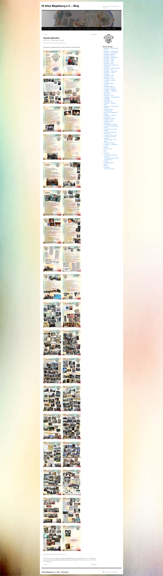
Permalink (49, 561)
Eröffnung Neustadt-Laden (109, 54)
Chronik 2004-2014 (108, 149)
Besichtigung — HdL (108, 101)
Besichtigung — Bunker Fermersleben (112, 68)
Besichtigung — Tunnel (109, 95)
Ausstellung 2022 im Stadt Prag (110, 124)
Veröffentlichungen (108, 110)
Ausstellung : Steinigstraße (109, 88)
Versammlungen (107, 116)
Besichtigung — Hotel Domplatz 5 (111, 57)
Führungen (106, 113)
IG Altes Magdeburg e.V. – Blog (60, 6)
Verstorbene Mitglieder (108, 162)
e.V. (48, 559)
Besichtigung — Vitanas (109, 60)
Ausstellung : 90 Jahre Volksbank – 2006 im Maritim (110, 139)
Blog (94, 558)
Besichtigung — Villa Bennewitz (110, 52)
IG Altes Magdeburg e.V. (70, 558)
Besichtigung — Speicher (109, 59)
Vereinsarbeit (78, 29)
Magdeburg (79, 558)
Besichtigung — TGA (108, 69)
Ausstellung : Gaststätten (109, 142)
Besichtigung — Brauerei (109, 55)
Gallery (114, 29)
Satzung (65, 29)
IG (50, 559)
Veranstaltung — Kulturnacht (110, 103)
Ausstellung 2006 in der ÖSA (110, 136)
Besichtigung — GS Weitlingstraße (111, 51)
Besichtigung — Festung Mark (110, 71)
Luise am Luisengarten (108, 109)
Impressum (50, 29)
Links (102, 29)
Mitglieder (70, 29)
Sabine (62, 40)
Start (44, 29)
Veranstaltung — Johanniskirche (110, 144)
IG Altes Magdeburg (55, 559)
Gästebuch (108, 29)
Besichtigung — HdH (108, 121)
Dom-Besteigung (107, 94)
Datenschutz (58, 29)
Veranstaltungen (107, 100)
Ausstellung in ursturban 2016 (110, 132)
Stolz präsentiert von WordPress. (111, 572)
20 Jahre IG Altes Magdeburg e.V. (111, 112)
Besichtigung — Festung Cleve (110, 115)
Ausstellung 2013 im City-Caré (110, 135)
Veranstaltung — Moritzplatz (110, 89)
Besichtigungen (107, 123)
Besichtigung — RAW (108, 63)
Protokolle (106, 161)
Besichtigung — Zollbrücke (109, 118)
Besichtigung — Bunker (109, 62)
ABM (105, 104)
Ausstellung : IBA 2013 (109, 120)
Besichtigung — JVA (108, 77)
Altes (91, 558)
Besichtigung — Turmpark (109, 72)
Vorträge (106, 145)
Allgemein (58, 558)
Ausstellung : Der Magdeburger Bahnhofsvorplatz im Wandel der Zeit (111, 158)
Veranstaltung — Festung (109, 78)
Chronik (63, 558)
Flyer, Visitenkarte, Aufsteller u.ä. (91, 29)
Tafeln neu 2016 (107, 133)
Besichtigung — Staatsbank (109, 80)
